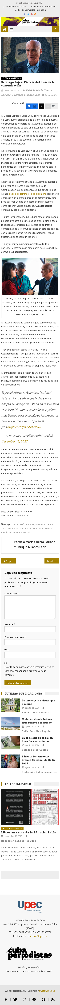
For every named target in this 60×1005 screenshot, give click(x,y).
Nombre (9, 624)
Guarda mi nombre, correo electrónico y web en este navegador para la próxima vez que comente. (29, 670)
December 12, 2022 (14, 441)
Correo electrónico (15, 637)
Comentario (11, 593)
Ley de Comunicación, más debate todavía (53, 561)
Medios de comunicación (20, 528)
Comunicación (18, 524)
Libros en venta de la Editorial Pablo (28, 832)
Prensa (48, 528)
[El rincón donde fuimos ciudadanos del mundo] (10, 723)
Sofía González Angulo (36, 731)
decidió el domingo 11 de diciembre (27, 193)
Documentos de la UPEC (16, 6)
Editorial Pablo (18, 784)
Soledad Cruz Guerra (35, 750)
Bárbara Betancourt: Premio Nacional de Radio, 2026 (39, 760)
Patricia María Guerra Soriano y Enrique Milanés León (34, 544)
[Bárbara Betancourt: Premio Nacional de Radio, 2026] (10, 761)
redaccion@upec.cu (37, 936)
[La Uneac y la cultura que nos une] (10, 705)
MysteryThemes (47, 990)
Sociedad (25, 532)
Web (6, 650)
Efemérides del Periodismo (43, 6)
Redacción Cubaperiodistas (39, 772)
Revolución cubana (10, 532)
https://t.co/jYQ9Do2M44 (24, 426)
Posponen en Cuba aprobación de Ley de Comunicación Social (10, 561)
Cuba (28, 524)
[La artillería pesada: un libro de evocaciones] (10, 742)
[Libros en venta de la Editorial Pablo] (30, 807)
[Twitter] (41, 106)
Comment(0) (50, 95)
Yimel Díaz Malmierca (35, 712)
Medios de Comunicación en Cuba (30, 10)
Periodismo (38, 528)
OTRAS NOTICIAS (12, 78)
